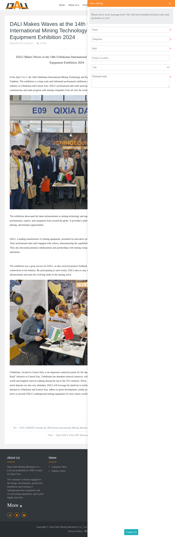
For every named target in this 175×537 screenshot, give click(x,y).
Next (84, 435)
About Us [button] (73, 5)
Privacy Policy (75, 531)
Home (62, 5)
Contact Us (131, 532)
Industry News (59, 471)
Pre (57, 428)
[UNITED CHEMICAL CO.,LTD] (17, 5)
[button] (131, 3)
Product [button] (86, 5)
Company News (59, 467)
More (12, 505)
